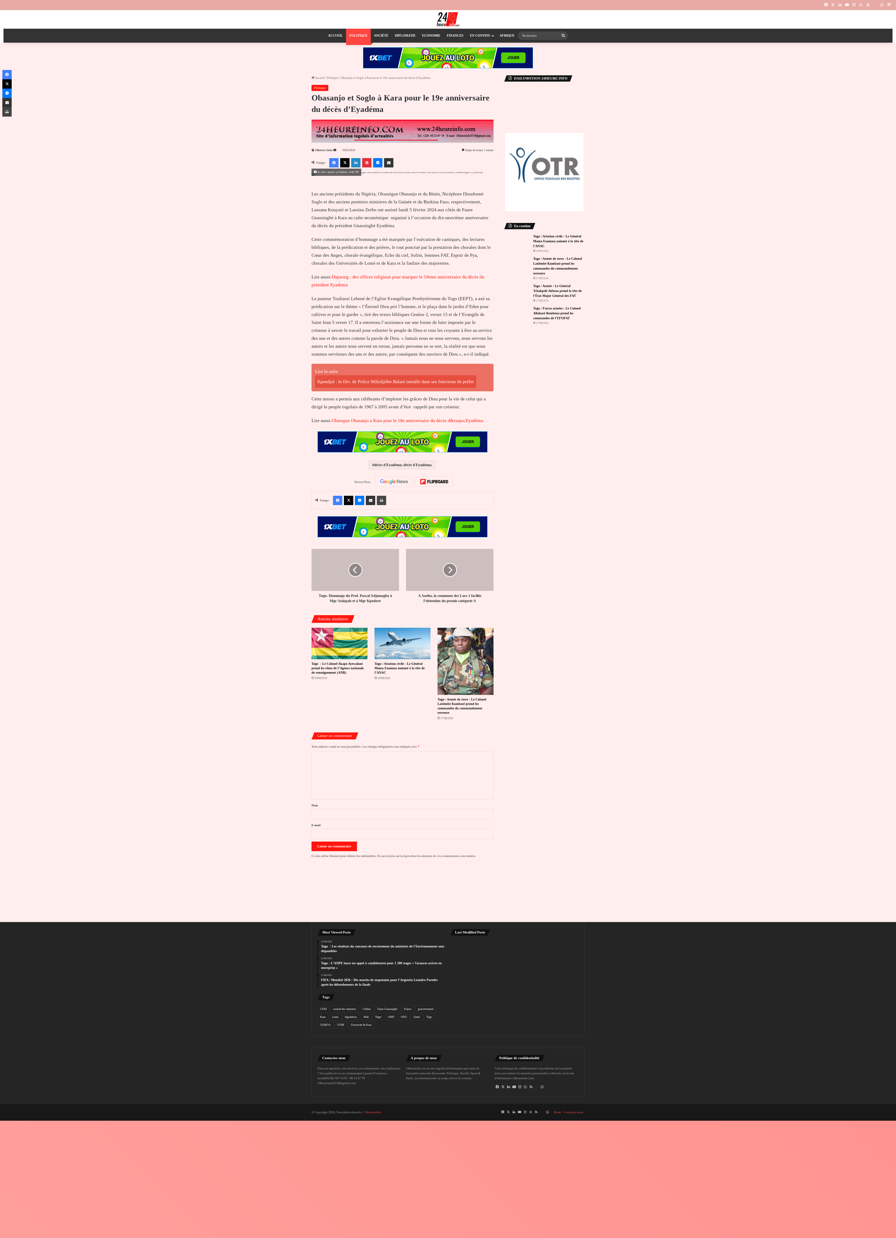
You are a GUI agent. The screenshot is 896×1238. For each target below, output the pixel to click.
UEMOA (325, 1024)
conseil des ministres (344, 1009)
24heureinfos (372, 1112)
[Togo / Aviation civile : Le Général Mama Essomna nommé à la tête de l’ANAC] (402, 643)
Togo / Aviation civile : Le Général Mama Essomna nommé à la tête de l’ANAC (399, 668)
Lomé (335, 1017)
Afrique (507, 35)
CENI (323, 1009)
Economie (431, 35)
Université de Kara (361, 1024)
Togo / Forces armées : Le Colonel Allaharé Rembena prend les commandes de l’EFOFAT (557, 313)
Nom (315, 805)
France (407, 1009)
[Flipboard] (434, 481)
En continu (480, 35)
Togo (429, 1017)
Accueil (335, 35)
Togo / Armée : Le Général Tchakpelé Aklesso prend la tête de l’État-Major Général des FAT (557, 291)
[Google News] (394, 482)
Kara (323, 1017)
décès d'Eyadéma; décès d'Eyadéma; (403, 465)
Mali (366, 1017)
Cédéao (367, 1009)
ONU (404, 1017)
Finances (455, 35)
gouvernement (426, 1009)
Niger (378, 1017)
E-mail (316, 825)
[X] (503, 1087)
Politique (358, 35)
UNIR (340, 1024)
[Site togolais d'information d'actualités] (448, 19)
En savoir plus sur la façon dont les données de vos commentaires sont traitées (426, 856)
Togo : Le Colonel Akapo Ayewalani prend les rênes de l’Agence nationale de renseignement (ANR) (338, 668)
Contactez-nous (573, 1112)
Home (557, 1112)
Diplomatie (405, 35)
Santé (417, 1017)
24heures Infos (324, 150)
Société (381, 35)
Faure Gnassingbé (387, 1009)
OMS (391, 1017)
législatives (351, 1017)
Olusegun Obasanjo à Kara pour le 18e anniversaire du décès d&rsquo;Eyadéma (407, 420)
